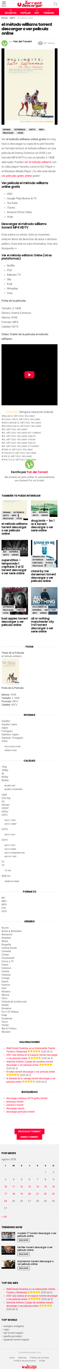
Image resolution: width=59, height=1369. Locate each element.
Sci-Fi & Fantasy (10, 1011)
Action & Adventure (12, 931)
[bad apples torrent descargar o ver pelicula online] (15, 601)
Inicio (12, 1357)
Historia (6, 984)
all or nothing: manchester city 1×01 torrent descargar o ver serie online (42, 625)
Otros (49, 562)
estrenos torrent (14, 1105)
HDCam (6, 804)
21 (37, 1193)
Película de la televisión (14, 1001)
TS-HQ (8, 870)
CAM (4, 794)
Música (5, 994)
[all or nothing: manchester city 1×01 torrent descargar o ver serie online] (44, 601)
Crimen (5, 954)
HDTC (5, 814)
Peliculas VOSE (13, 746)
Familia (50, 559)
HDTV (6, 515)
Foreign (6, 978)
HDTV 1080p (10, 849)
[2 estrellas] (9, 411)
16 (53, 1186)
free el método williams (18, 449)
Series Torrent (29, 1136)
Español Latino (9, 724)
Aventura (6, 937)
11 (13, 1186)
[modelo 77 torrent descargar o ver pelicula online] (8, 1236)
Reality (5, 1005)
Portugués (7, 731)
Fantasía (38, 562)
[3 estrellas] (12, 411)
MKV (35, 613)
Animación (39, 556)
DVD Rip (6, 798)
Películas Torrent (29, 1131)
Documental (40, 606)
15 (45, 1186)
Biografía (6, 944)
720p (4, 766)
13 (29, 1186)
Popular (26, 13)
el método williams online (20, 439)
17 (5, 1193)
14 (37, 1186)
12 (21, 1186)
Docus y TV (8, 961)
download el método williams (22, 426)
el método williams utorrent (22, 446)
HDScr (5, 811)
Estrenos (18, 512)
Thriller (5, 1025)
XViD (4, 911)
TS (3, 865)
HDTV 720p (50, 609)
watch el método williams (20, 459)
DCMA (42, 1361)
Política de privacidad (25, 1361)
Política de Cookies (39, 1357)
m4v (4, 907)
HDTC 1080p (10, 823)
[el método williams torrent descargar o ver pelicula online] (15, 510)
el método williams (15, 429)
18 (13, 1193)
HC (3, 801)
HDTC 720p (10, 820)
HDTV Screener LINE (15, 852)
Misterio (6, 991)
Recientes (10, 13)
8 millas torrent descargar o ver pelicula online (30, 1071)
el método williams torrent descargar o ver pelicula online (14, 529)
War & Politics (9, 1028)
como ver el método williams (22, 419)
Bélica (5, 941)
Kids (4, 988)
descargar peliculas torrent (20, 1111)
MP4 (14, 515)
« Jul (4, 1216)
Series (44, 515)
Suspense (7, 1018)
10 (5, 1186)
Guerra (5, 981)
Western (6, 1031)
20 (29, 1193)
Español (43, 512)
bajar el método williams (19, 416)
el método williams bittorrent (22, 432)
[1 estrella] (7, 411)
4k (3, 773)
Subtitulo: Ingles (10, 734)
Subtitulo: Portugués (12, 737)
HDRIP (5, 808)
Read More (23, 1240)
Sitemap (22, 1357)
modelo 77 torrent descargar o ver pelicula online (36, 1235)
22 (45, 1193)
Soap (4, 1015)
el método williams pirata (20, 442)
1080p (5, 770)
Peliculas (8, 518)
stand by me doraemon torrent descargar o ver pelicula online (43, 576)
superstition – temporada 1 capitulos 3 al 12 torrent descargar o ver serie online (14, 566)
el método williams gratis (20, 436)
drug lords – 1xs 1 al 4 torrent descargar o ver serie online (42, 525)
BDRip (5, 776)
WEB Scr (6, 876)
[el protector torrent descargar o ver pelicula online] (8, 1264)
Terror (20, 609)
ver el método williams (37, 162)
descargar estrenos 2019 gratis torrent (26, 1098)
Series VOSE (11, 750)
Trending (48, 13)
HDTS (5, 829)
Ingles (5, 727)
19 (21, 1193)
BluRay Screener (13, 789)
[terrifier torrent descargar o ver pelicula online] (8, 1250)
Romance (6, 1008)
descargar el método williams (22, 422)
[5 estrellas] (17, 411)
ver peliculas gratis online (17, 175)
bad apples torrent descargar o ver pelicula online (15, 621)
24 (5, 1201)
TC (3, 861)
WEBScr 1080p (12, 881)
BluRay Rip (10, 785)
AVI (34, 512)
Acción (5, 927)
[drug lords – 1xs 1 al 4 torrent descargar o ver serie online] (44, 508)
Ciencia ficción (9, 947)
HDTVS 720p (10, 856)
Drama (6, 512)
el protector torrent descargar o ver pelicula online (35, 1263)
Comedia (6, 951)
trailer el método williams (20, 452)
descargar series (15, 1108)
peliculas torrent (14, 1101)
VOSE (19, 518)
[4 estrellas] (15, 411)
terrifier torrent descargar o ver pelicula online (35, 1249)
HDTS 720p (10, 834)
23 (53, 1193)
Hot (37, 13)
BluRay (5, 780)
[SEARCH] (55, 4)
